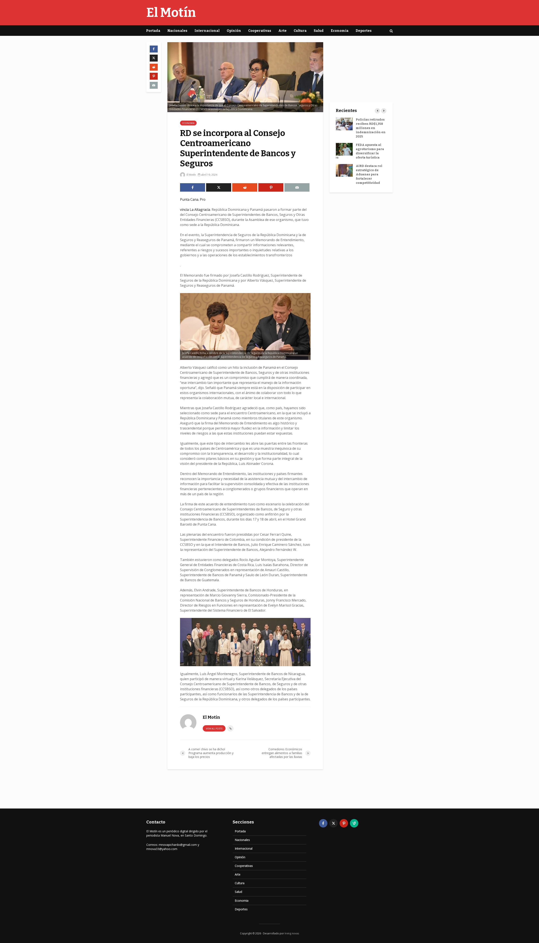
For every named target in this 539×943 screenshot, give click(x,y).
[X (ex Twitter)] (333, 823)
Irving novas (292, 933)
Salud (319, 31)
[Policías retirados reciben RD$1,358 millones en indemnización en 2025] (344, 124)
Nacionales (177, 31)
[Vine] (354, 823)
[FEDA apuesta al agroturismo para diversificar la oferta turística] (344, 149)
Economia (339, 31)
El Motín (171, 12)
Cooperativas (259, 31)
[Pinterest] (344, 823)
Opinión (234, 31)
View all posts (214, 728)
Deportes (364, 31)
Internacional (207, 31)
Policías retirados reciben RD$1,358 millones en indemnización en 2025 (371, 128)
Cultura (300, 31)
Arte (282, 31)
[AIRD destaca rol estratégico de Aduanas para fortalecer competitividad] (344, 170)
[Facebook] (323, 823)
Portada (153, 31)
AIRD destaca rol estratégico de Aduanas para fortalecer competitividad (369, 174)
